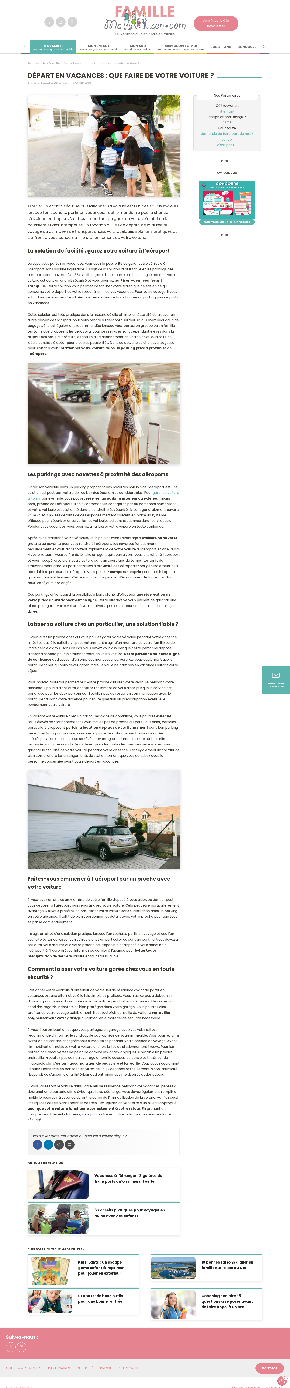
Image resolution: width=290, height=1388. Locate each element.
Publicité (85, 1368)
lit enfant (227, 111)
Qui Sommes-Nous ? (23, 1368)
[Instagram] (61, 22)
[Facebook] (49, 22)
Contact (270, 1368)
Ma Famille (51, 63)
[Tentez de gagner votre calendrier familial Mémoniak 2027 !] (227, 199)
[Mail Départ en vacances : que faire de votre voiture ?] (70, 1145)
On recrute (129, 1368)
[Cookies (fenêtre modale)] (282, 1381)
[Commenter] (59, 1145)
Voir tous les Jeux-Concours (227, 222)
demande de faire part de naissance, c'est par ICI (227, 139)
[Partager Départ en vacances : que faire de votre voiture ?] (37, 1145)
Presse (106, 1368)
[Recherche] (72, 22)
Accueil (33, 63)
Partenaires (59, 1368)
